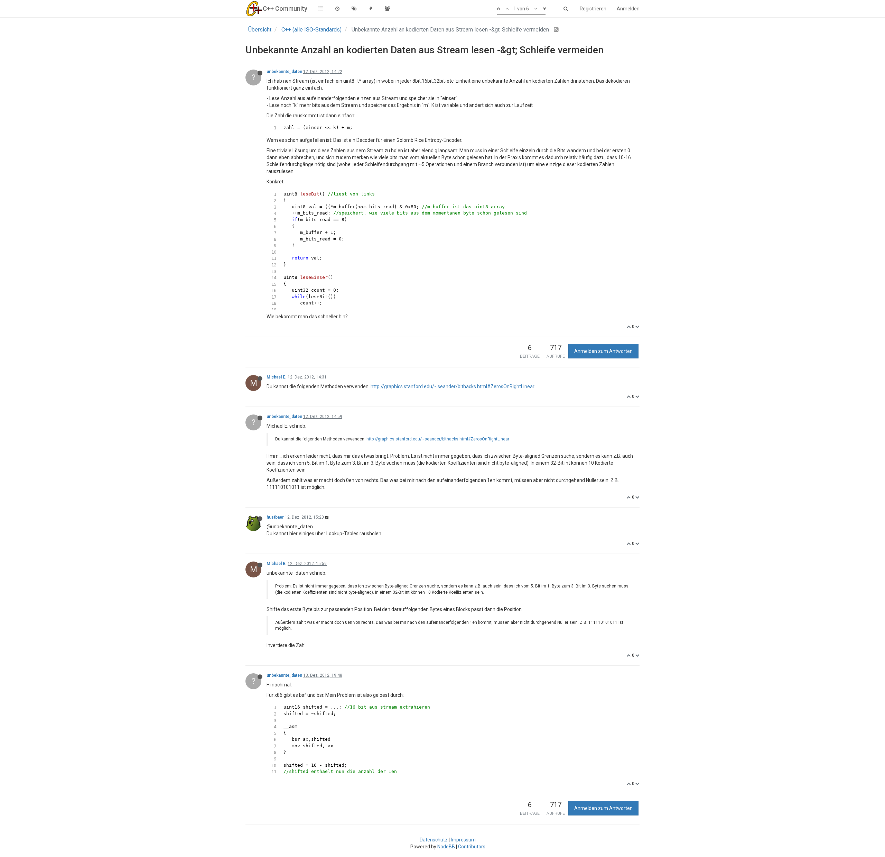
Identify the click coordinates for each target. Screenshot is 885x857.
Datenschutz (434, 839)
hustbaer (275, 517)
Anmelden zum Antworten (603, 351)
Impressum (463, 839)
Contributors (471, 846)
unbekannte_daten (284, 71)
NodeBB (446, 846)
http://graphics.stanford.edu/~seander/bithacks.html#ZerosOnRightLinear (452, 386)
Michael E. (277, 377)
